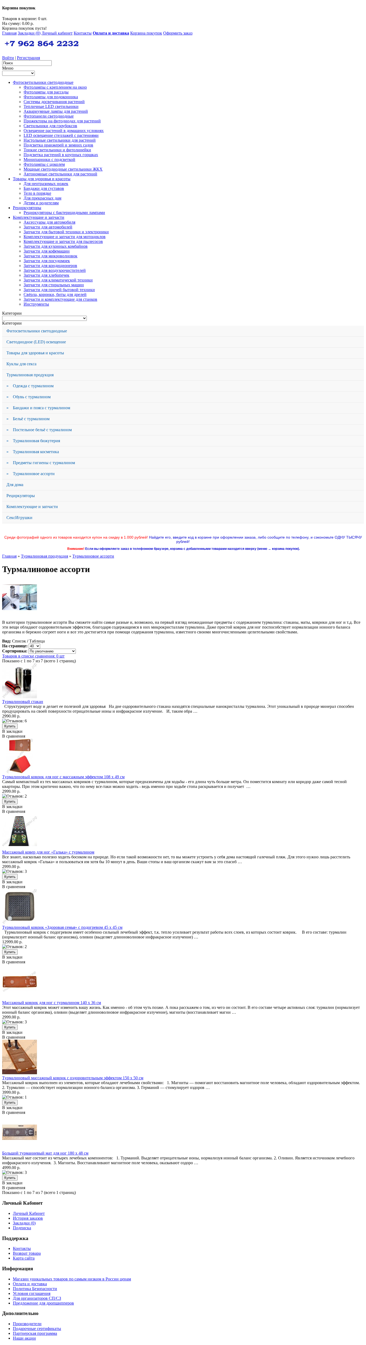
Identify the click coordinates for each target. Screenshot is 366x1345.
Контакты (83, 33)
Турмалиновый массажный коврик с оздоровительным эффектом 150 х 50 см (72, 1078)
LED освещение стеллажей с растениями (61, 135)
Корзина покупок (146, 33)
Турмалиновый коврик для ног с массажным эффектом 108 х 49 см (63, 777)
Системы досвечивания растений (54, 101)
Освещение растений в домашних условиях (64, 130)
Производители (27, 1323)
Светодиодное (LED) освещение (36, 342)
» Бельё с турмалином (28, 418)
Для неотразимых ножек (46, 183)
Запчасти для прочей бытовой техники (59, 289)
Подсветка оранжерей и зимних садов (58, 145)
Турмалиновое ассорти (93, 556)
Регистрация (28, 57)
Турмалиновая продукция (30, 375)
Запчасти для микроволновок (50, 256)
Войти (8, 57)
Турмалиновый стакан (22, 701)
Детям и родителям (41, 203)
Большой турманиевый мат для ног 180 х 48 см (45, 1153)
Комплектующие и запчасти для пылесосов (63, 241)
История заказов (28, 1218)
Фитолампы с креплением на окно (55, 87)
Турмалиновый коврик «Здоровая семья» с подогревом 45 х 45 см (62, 927)
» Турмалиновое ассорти (30, 473)
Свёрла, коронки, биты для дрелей (55, 294)
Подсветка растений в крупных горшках (61, 154)
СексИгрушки (19, 517)
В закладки (12, 731)
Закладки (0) (29, 33)
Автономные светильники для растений (60, 174)
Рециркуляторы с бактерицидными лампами (64, 212)
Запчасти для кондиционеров (50, 265)
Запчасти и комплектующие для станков (60, 299)
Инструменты (36, 304)
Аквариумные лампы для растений (56, 111)
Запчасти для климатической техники (58, 280)
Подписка (22, 1228)
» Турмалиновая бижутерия (33, 440)
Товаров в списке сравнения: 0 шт (33, 656)
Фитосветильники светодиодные (43, 82)
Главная (9, 33)
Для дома (14, 484)
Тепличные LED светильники (51, 106)
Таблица (37, 641)
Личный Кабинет (29, 1213)
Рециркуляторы (27, 207)
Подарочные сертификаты (37, 1328)
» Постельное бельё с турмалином (39, 429)
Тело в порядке (37, 193)
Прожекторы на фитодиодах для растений (62, 121)
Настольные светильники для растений (60, 140)
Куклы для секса (21, 364)
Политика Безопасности (35, 1288)
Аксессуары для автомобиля (49, 222)
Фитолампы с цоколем (44, 164)
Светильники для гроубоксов (50, 125)
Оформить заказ (177, 33)
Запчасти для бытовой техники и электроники (66, 232)
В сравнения (13, 736)
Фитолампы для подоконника (51, 97)
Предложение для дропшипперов (43, 1303)
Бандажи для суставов (44, 188)
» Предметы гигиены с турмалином (40, 462)
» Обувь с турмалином (28, 397)
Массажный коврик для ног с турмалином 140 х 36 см (51, 1002)
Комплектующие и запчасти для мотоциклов (65, 236)
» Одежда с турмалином (30, 386)
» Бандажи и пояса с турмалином (38, 407)
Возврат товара (27, 1253)
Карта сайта (24, 1258)
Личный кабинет (57, 33)
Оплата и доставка (30, 1284)
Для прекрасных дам (42, 198)
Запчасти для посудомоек (47, 260)
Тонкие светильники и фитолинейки (57, 150)
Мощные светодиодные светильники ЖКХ (63, 169)
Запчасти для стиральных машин (54, 285)
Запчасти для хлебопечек (46, 275)
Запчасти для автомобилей (48, 227)
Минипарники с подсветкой (49, 159)
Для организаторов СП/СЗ (37, 1298)
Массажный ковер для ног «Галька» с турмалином (48, 852)
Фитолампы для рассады (46, 92)
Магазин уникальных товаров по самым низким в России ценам (72, 1279)
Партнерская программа (35, 1333)
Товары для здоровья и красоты (41, 178)
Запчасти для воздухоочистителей (55, 270)
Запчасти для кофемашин (47, 251)
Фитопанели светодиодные (49, 116)
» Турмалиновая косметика (32, 451)
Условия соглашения (31, 1293)
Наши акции (24, 1338)
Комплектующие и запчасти (38, 217)
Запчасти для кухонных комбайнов (56, 246)
